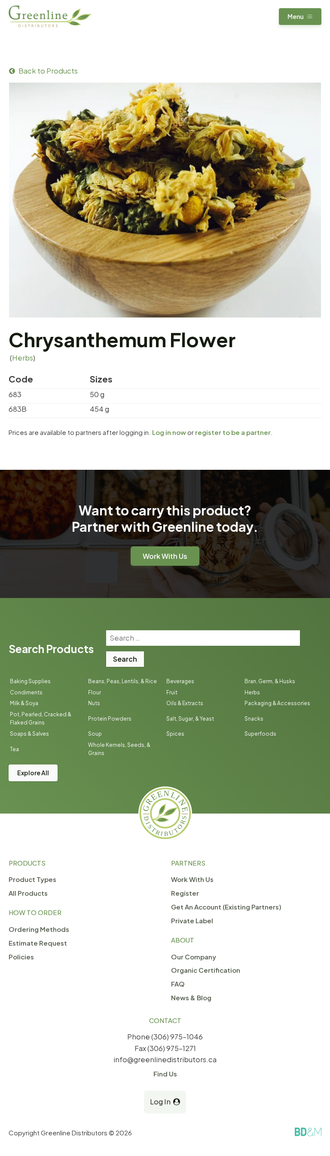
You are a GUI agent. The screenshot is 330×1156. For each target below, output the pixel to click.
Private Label (192, 920)
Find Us (165, 1074)
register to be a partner (233, 432)
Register (185, 893)
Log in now (169, 432)
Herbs (22, 357)
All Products (28, 893)
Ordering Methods (39, 929)
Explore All (33, 773)
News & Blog (191, 997)
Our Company (193, 957)
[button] (300, 16)
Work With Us (165, 556)
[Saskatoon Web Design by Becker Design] (308, 1132)
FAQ (178, 984)
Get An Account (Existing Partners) (226, 907)
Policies (21, 957)
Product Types (32, 879)
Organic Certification (205, 970)
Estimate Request (38, 943)
